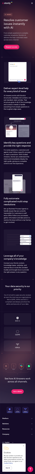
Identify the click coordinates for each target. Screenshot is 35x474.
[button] (17, 73)
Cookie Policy (8, 463)
